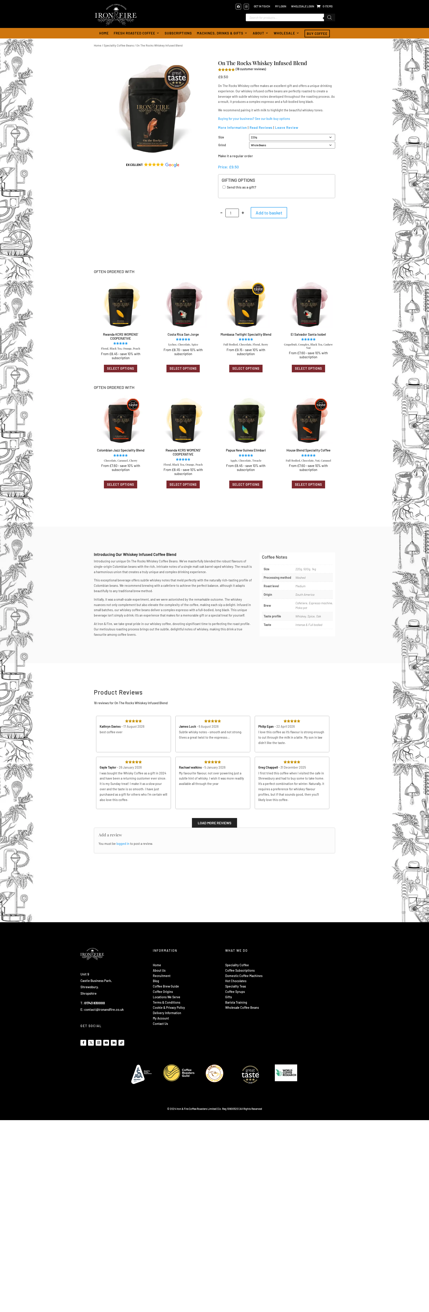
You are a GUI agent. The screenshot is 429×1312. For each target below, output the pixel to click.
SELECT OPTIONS (120, 368)
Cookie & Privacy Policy (169, 1007)
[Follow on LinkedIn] (114, 1043)
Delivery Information (167, 1013)
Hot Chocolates (235, 981)
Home (104, 33)
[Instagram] (247, 6)
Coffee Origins (163, 992)
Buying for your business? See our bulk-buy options (254, 119)
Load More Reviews (214, 823)
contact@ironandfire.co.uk (104, 1009)
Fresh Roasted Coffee (134, 33)
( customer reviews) (251, 69)
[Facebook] (239, 6)
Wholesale (284, 33)
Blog (156, 981)
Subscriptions (178, 33)
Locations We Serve (166, 997)
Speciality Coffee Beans (119, 45)
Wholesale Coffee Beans (242, 1007)
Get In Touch (262, 6)
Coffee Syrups (235, 992)
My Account (161, 1018)
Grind (222, 145)
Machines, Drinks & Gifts (220, 33)
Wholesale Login (302, 6)
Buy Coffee (317, 34)
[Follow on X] (91, 1043)
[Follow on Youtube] (106, 1043)
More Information (232, 127)
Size (221, 137)
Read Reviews (261, 127)
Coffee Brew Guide (166, 986)
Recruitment (161, 976)
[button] (152, 165)
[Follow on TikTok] (121, 1043)
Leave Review (286, 127)
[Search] (329, 17)
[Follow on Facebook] (83, 1043)
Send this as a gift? (241, 187)
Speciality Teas (235, 986)
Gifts (228, 997)
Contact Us (160, 1024)
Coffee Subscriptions (240, 970)
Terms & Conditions (166, 1002)
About (258, 33)
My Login (280, 6)
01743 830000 (94, 1003)
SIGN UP (307, 991)
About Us (159, 970)
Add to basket (269, 212)
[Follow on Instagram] (98, 1043)
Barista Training (236, 1002)
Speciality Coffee (237, 965)
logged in (122, 844)
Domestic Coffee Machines (244, 976)
